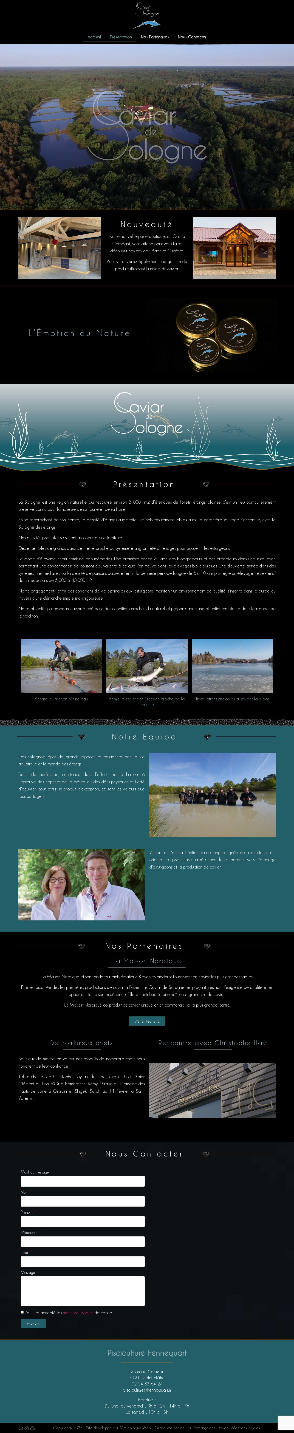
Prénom (27, 1212)
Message (28, 1272)
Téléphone (29, 1232)
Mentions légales (245, 1427)
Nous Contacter (192, 36)
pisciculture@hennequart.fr (147, 1390)
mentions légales (78, 1312)
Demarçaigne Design (210, 1427)
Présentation (121, 36)
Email (25, 1252)
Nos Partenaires (155, 36)
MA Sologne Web (135, 1427)
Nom (25, 1192)
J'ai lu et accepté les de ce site (68, 1312)
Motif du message (35, 1172)
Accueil (94, 36)
